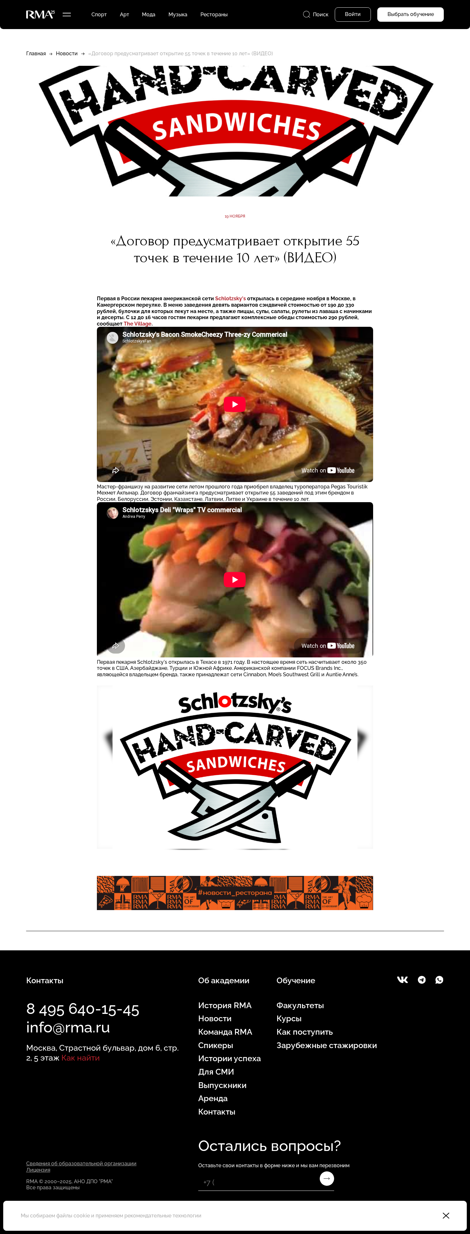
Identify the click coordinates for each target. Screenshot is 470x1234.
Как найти (80, 1057)
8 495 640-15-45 (82, 1008)
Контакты (216, 1111)
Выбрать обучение (411, 14)
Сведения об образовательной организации (81, 1164)
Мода (148, 14)
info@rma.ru (68, 1027)
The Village (138, 324)
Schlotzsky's (231, 298)
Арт (124, 14)
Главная (36, 53)
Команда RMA (225, 1032)
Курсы (289, 1018)
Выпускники (222, 1085)
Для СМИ (216, 1072)
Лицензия (38, 1170)
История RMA (225, 1005)
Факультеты (300, 1005)
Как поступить (305, 1032)
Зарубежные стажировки (327, 1045)
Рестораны (214, 14)
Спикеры (215, 1045)
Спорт (99, 14)
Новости (67, 53)
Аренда (213, 1098)
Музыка (177, 14)
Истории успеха (229, 1058)
